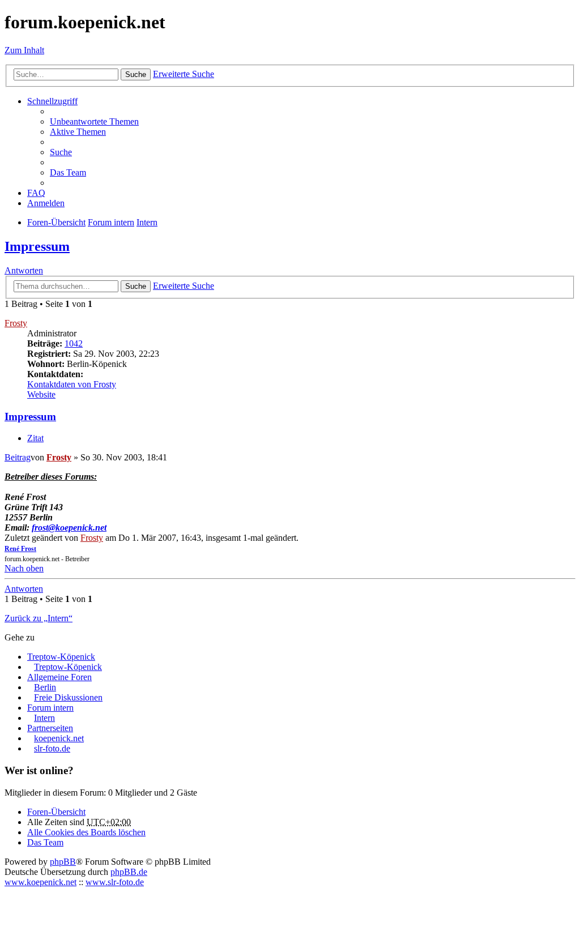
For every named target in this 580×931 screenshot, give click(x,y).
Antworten (24, 270)
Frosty (16, 323)
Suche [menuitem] (61, 152)
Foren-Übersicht (56, 812)
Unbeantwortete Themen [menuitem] (94, 121)
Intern (44, 718)
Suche (135, 74)
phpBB (63, 861)
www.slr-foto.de (115, 882)
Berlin (45, 687)
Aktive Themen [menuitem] (78, 131)
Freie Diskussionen (68, 697)
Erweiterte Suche (183, 74)
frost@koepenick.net (69, 527)
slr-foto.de (52, 748)
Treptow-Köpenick (61, 656)
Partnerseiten (50, 728)
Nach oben (24, 568)
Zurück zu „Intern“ (38, 618)
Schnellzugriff (52, 101)
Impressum (37, 246)
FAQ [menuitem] (36, 193)
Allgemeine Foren (59, 677)
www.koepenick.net (40, 882)
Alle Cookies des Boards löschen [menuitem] (86, 832)
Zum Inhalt (24, 50)
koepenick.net (59, 738)
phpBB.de (128, 872)
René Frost (20, 549)
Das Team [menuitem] (68, 172)
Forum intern (50, 707)
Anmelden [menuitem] (46, 203)
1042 (74, 343)
